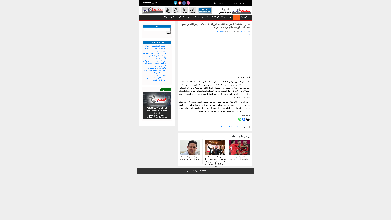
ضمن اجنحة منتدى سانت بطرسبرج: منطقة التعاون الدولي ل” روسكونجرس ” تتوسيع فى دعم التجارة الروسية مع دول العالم (215, 161)
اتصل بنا (228, 3)
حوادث (229, 17)
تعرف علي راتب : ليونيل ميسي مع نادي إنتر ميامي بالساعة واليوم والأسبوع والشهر (154, 55)
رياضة (223, 17)
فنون (194, 17)
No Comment (221, 31)
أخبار (237, 17)
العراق (230, 127)
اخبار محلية (242, 31)
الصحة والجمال (203, 17)
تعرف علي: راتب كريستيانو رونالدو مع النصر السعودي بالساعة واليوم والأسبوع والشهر (154, 63)
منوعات (188, 17)
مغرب (211, 127)
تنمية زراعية (223, 127)
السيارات (180, 17)
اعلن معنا (235, 3)
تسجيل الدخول (219, 3)
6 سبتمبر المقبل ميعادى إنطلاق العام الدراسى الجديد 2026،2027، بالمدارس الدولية (154, 48)
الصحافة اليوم (238, 127)
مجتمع (173, 17)
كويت (216, 127)
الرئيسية (244, 17)
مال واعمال (215, 17)
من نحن (242, 3)
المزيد (167, 17)
